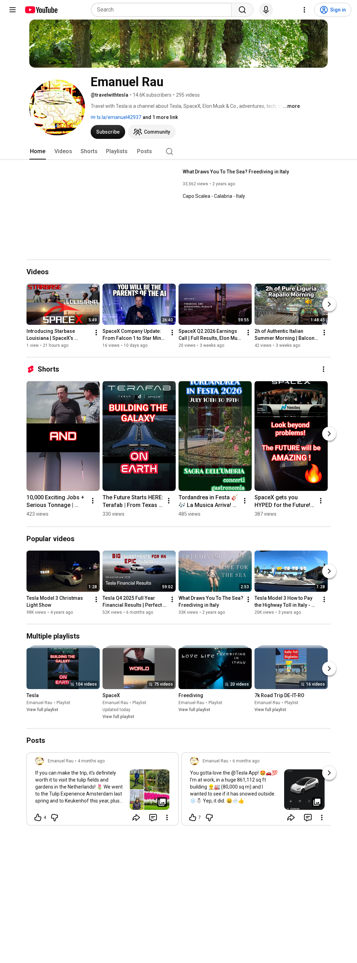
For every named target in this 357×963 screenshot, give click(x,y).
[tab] (37, 151)
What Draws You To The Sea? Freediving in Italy (236, 171)
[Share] (136, 817)
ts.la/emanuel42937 (118, 117)
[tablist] (178, 151)
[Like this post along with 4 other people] (38, 817)
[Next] (329, 304)
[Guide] (12, 10)
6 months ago (246, 761)
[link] (102, 791)
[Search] (242, 10)
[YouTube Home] (41, 10)
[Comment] (153, 817)
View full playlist (42, 709)
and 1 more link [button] (160, 117)
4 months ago (91, 761)
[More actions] (96, 332)
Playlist (63, 702)
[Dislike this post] (54, 817)
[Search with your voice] (266, 10)
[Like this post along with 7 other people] (192, 817)
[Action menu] (167, 817)
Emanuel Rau (39, 702)
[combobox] (163, 10)
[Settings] (304, 10)
